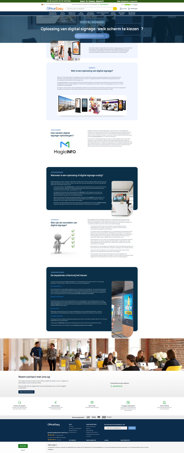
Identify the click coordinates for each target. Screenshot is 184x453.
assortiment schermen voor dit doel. (84, 293)
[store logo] (55, 9)
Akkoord (23, 446)
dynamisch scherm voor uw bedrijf (83, 325)
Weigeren (50, 449)
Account (124, 8)
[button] (44, 4)
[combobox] (91, 8)
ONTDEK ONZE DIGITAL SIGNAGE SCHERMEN (90, 36)
